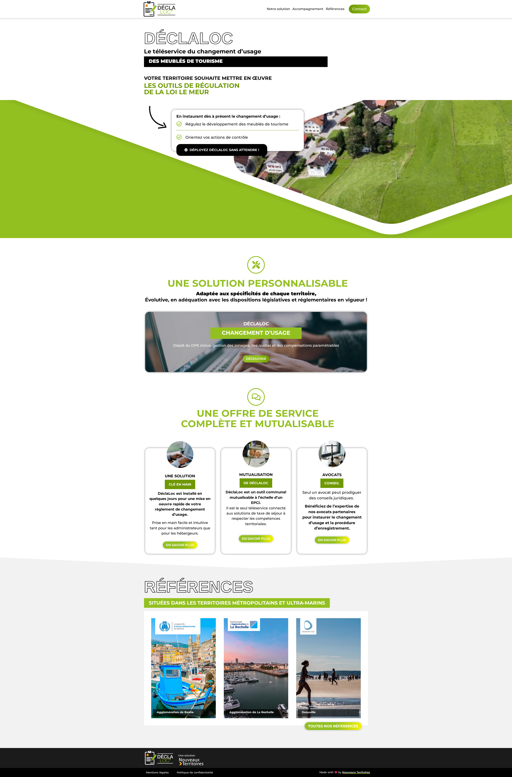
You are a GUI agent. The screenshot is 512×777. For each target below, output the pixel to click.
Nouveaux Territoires (356, 772)
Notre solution (278, 9)
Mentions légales (157, 772)
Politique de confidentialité (195, 772)
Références (335, 9)
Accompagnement (307, 9)
